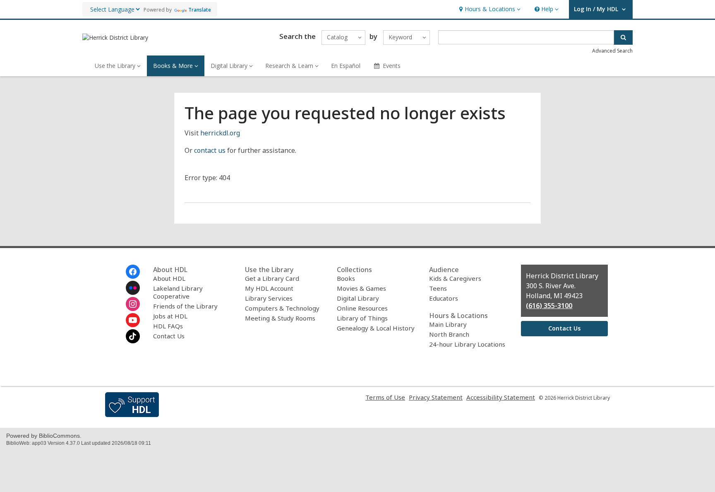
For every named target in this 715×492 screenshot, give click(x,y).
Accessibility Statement (500, 397)
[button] (489, 9)
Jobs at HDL (170, 316)
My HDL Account (269, 288)
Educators (443, 298)
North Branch (449, 334)
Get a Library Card (272, 278)
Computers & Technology (282, 308)
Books (346, 278)
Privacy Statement (436, 397)
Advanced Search (612, 50)
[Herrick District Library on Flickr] (133, 288)
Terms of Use (385, 397)
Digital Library (358, 298)
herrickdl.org (220, 132)
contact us (210, 150)
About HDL (169, 278)
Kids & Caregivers (455, 278)
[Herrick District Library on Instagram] (133, 304)
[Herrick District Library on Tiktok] (133, 336)
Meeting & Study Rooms (280, 318)
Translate (199, 9)
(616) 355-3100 (549, 305)
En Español (345, 66)
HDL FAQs (168, 326)
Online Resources (362, 308)
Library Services (269, 298)
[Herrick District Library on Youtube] (133, 320)
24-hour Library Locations (467, 344)
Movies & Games (361, 288)
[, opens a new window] (132, 414)
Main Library (448, 324)
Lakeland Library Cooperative (178, 292)
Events (392, 66)
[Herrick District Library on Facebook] (133, 272)
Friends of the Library (185, 306)
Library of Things (362, 318)
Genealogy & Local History (376, 328)
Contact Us (169, 336)
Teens (438, 288)
